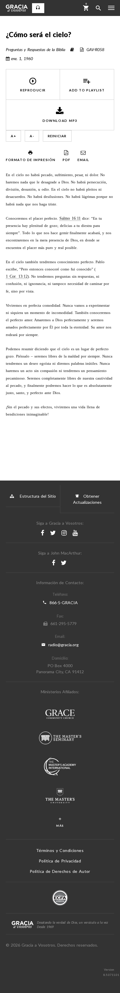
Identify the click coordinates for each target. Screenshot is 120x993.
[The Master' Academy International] (60, 767)
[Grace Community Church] (60, 714)
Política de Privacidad (60, 860)
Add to (87, 90)
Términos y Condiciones (60, 850)
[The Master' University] (60, 796)
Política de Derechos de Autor (60, 871)
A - (32, 136)
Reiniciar (57, 136)
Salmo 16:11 (70, 218)
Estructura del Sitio (38, 496)
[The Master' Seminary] (60, 739)
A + (13, 136)
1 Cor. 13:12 (17, 276)
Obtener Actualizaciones (87, 499)
